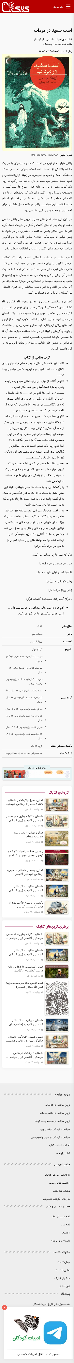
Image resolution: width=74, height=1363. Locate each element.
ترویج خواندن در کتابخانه (57, 1105)
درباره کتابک (63, 1262)
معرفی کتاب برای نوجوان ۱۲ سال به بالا (23, 690)
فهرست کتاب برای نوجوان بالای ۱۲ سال (25, 670)
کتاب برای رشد (63, 1153)
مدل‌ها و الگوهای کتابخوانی (56, 1199)
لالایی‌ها (66, 1233)
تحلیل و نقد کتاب (61, 1191)
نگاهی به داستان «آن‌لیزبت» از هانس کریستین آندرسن (26, 905)
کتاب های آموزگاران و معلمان (57, 44)
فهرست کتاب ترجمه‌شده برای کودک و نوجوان (24, 658)
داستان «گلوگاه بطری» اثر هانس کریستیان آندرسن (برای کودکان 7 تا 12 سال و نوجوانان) (24, 818)
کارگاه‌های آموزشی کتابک (57, 1175)
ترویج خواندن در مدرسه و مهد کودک (52, 1121)
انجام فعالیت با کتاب (59, 1145)
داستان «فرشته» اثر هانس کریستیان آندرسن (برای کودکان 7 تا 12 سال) (25, 1055)
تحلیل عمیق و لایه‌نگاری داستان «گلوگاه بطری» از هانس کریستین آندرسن (24, 802)
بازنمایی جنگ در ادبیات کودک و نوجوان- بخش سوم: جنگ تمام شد (25, 853)
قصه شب (65, 1224)
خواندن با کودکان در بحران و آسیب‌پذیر (50, 1137)
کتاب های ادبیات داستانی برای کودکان (53, 39)
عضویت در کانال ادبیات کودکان (38, 1354)
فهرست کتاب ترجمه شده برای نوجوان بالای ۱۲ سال (24, 681)
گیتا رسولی (37, 649)
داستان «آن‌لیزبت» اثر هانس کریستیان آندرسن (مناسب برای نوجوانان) (26, 1022)
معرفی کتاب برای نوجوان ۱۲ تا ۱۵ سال (24, 709)
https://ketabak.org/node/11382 (23, 753)
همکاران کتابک (62, 1278)
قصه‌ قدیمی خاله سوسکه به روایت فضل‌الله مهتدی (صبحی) (24, 985)
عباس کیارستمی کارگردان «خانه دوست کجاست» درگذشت (25, 969)
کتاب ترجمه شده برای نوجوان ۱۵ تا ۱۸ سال (24, 736)
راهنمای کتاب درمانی (59, 1183)
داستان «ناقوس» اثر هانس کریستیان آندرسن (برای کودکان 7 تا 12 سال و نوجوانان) (25, 888)
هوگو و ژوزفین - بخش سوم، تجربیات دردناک (28, 835)
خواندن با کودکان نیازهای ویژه (55, 1129)
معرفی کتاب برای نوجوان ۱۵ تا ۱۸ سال (24, 727)
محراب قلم (37, 634)
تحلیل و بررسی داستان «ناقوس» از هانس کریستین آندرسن (25, 872)
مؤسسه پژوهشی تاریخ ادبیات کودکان (51, 1304)
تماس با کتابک (62, 1270)
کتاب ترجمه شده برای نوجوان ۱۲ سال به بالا (24, 699)
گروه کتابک (36, 746)
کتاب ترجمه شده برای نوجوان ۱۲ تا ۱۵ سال (24, 718)
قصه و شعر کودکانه (60, 1216)
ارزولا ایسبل (36, 641)
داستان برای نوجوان (60, 1241)
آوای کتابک (64, 1286)
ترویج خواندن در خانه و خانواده (55, 1113)
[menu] (68, 7)
